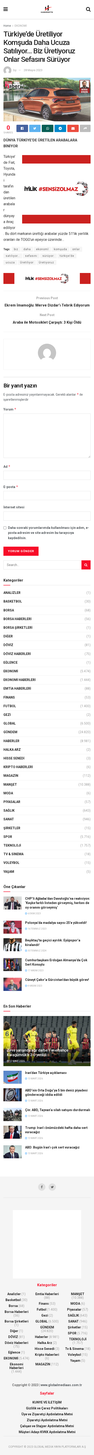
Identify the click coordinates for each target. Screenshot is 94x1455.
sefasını (31, 255)
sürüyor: (48, 255)
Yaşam (8, 871)
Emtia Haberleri (17, 688)
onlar (76, 249)
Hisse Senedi (13, 758)
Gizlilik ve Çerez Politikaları (47, 1408)
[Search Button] (86, 564)
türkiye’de (67, 255)
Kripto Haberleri (18, 767)
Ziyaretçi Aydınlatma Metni (47, 1420)
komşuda (60, 249)
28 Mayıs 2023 (33, 70)
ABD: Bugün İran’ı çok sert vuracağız (52, 1147)
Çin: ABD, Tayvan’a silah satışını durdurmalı (57, 1110)
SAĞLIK (9, 810)
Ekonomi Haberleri (19, 680)
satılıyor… (13, 255)
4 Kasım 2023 (34, 986)
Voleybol (11, 863)
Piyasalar (11, 802)
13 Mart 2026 (17, 1061)
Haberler (11, 741)
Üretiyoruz (46, 262)
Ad (6, 466)
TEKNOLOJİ (12, 845)
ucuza (10, 262)
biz (16, 249)
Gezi (7, 715)
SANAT (8, 819)
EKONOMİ (21, 25)
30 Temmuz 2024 (37, 950)
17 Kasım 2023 (35, 970)
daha (27, 249)
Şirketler (11, 828)
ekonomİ (42, 249)
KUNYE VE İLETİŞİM (47, 1402)
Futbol (9, 706)
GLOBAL (9, 723)
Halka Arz (12, 749)
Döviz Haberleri (17, 654)
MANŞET (10, 784)
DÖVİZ (8, 645)
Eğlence (10, 662)
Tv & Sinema (13, 854)
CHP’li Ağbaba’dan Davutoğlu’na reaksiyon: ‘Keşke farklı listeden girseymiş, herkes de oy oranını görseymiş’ (57, 903)
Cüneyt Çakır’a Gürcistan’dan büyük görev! (57, 980)
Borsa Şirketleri (17, 627)
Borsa (8, 610)
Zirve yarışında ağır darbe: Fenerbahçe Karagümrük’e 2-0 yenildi (37, 1052)
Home (7, 25)
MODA (8, 793)
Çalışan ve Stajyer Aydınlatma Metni (47, 1426)
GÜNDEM (10, 732)
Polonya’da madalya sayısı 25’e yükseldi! (56, 923)
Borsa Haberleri (17, 619)
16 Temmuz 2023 (37, 929)
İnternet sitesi (13, 507)
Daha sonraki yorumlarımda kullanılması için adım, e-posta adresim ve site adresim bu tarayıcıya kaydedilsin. (48, 533)
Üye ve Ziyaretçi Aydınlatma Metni (47, 1414)
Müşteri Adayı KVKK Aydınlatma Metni (47, 1432)
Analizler (12, 593)
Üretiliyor (27, 262)
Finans (9, 697)
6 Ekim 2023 (34, 913)
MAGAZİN (10, 775)
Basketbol (12, 601)
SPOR (7, 837)
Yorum (9, 409)
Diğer (8, 636)
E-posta (10, 487)
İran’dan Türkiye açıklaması (46, 1073)
